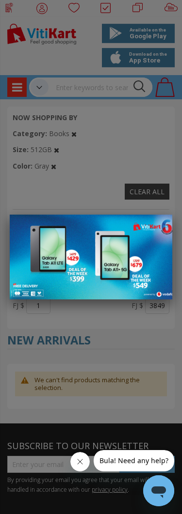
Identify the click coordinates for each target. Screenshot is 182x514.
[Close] (158, 227)
